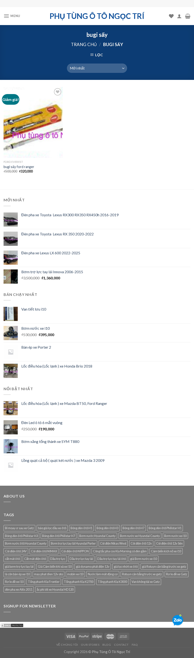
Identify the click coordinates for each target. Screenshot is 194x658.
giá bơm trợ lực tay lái (19, 566)
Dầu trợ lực (57, 559)
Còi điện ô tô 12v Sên (169, 543)
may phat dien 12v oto (48, 574)
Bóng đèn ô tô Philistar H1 (165, 528)
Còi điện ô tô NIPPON (75, 551)
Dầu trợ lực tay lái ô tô (111, 559)
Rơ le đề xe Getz (176, 574)
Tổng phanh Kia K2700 (78, 582)
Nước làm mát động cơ (103, 574)
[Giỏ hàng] (187, 16)
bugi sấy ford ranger (19, 167)
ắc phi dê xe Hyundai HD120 (55, 589)
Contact (121, 644)
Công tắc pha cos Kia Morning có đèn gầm (120, 551)
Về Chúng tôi (67, 644)
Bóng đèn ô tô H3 (107, 528)
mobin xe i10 (75, 574)
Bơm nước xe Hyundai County (140, 536)
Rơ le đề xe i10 (14, 582)
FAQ (135, 644)
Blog (106, 644)
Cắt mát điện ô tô (35, 559)
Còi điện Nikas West (113, 543)
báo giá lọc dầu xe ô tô (52, 528)
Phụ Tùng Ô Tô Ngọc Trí (97, 16)
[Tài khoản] (179, 16)
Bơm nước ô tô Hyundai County (26, 543)
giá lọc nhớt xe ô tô (126, 566)
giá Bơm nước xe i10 (143, 559)
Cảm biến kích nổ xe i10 (166, 551)
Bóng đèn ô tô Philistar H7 (58, 536)
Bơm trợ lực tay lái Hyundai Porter (73, 543)
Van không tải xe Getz (146, 582)
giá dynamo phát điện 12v (93, 566)
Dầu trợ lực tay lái (81, 559)
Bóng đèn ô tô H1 (81, 528)
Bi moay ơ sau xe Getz (19, 528)
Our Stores (90, 644)
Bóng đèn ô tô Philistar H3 (21, 536)
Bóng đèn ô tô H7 (133, 528)
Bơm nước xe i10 (175, 536)
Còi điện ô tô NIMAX (44, 551)
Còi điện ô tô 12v (141, 543)
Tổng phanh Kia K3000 (112, 582)
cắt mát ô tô (12, 559)
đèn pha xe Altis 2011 (18, 589)
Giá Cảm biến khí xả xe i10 (55, 566)
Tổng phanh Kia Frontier (44, 582)
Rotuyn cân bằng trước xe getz (142, 574)
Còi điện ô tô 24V (16, 551)
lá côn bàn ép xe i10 (17, 574)
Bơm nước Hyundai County (97, 536)
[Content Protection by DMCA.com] (12, 625)
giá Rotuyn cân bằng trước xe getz (164, 566)
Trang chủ (84, 44)
